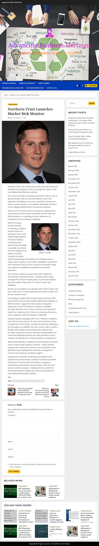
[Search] (82, 85)
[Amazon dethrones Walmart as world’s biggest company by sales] (41, 516)
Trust (42, 381)
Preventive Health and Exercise (78, 326)
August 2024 (72, 246)
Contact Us (51, 88)
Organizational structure (12, 88)
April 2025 (72, 213)
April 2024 (72, 263)
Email (10, 449)
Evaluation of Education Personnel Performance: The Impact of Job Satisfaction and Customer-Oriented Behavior (25, 522)
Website (11, 457)
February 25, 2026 (87, 522)
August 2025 (72, 196)
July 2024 (71, 251)
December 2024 (74, 229)
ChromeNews (55, 544)
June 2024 (72, 255)
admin (11, 118)
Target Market (44, 83)
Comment (12, 415)
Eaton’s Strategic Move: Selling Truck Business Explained (87, 516)
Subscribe (92, 86)
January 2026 (73, 175)
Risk (38, 381)
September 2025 (74, 191)
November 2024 (74, 234)
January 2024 (73, 276)
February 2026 (73, 170)
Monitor (27, 381)
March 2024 (72, 267)
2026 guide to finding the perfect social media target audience (54, 493)
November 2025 (74, 183)
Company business (9, 83)
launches (15, 381)
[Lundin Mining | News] (41, 531)
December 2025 (74, 179)
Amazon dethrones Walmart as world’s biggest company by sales (80, 131)
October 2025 (73, 187)
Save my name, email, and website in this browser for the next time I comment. (33, 465)
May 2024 (71, 259)
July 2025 (71, 200)
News (70, 304)
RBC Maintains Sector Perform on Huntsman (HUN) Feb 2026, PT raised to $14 (24, 493)
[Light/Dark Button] (78, 86)
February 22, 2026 (56, 534)
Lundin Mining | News (76, 152)
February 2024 (73, 272)
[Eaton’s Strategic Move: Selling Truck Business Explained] (72, 516)
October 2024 (73, 238)
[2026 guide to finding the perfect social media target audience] (40, 491)
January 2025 (73, 225)
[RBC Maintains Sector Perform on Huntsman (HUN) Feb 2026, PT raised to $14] (10, 491)
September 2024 (74, 242)
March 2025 (72, 217)
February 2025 (73, 221)
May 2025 (71, 208)
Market (21, 381)
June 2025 (72, 204)
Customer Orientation (35, 88)
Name (10, 442)
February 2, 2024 (21, 118)
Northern (33, 381)
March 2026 (72, 166)
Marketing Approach (27, 83)
